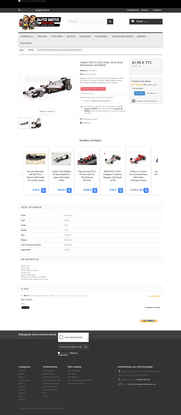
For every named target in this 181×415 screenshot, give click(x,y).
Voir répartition (137, 88)
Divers (20, 396)
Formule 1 (22, 371)
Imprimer (87, 123)
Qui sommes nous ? (51, 387)
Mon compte (74, 366)
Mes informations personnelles (79, 380)
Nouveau (21, 393)
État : (82, 74)
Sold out (31, 50)
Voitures (21, 377)
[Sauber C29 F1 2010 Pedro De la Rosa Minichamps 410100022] (24, 123)
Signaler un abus (153, 307)
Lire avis (140, 93)
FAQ (44, 393)
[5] (141, 85)
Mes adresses (73, 377)
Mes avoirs (72, 374)
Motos (20, 383)
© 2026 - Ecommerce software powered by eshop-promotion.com (41, 408)
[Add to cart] (43, 190)
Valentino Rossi (24, 380)
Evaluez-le (152, 93)
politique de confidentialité (100, 101)
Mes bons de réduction (76, 383)
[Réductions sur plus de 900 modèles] (90, 4)
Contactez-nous (133, 10)
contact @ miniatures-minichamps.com (142, 384)
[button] (20, 175)
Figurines (22, 390)
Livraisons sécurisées (51, 377)
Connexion (157, 10)
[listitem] (35, 171)
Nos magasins (48, 371)
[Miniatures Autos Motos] (41, 22)
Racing (21, 374)
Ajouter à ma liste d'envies (146, 101)
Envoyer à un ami (90, 119)
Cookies (46, 396)
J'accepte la (96, 101)
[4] (139, 85)
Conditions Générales (51, 383)
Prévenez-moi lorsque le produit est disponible (96, 97)
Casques (21, 387)
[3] (137, 85)
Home (21, 50)
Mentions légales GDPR (52, 380)
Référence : (84, 71)
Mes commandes (74, 371)
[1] (132, 85)
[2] (134, 85)
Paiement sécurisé (50, 390)
